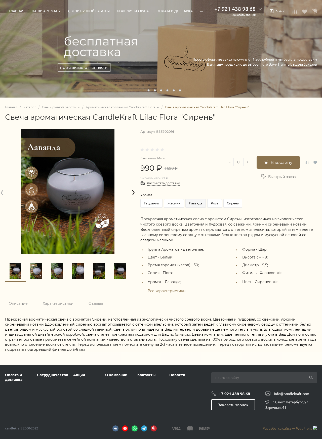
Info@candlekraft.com (291, 394)
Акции (79, 375)
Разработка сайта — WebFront (288, 428)
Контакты (146, 375)
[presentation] (2, 192)
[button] (142, 90)
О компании (116, 375)
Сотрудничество (52, 375)
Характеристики (58, 303)
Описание (18, 303)
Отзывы (96, 303)
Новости (177, 375)
